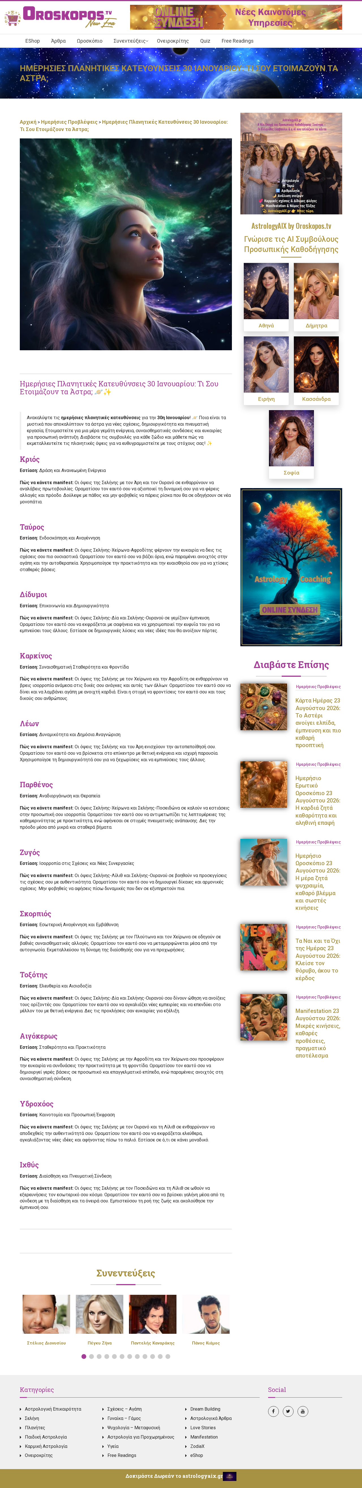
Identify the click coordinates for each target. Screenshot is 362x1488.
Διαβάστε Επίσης (291, 664)
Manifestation (204, 1437)
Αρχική (29, 122)
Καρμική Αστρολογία (46, 1446)
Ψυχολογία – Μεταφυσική (133, 1427)
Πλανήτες (35, 1427)
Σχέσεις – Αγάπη (124, 1409)
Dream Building (205, 1409)
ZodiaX (197, 1446)
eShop (196, 1455)
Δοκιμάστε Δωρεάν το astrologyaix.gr (174, 1475)
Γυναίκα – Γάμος (124, 1418)
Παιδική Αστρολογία (46, 1437)
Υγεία (112, 1446)
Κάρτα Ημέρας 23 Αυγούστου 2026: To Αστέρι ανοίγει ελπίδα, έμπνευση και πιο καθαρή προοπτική (318, 723)
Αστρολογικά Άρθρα (211, 1418)
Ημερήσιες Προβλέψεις (69, 122)
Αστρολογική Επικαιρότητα (53, 1409)
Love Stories (203, 1427)
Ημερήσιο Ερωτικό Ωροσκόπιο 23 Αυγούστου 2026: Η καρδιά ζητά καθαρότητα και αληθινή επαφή (318, 800)
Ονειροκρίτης (39, 1455)
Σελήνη (32, 1418)
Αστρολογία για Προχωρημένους (140, 1437)
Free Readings (121, 1455)
